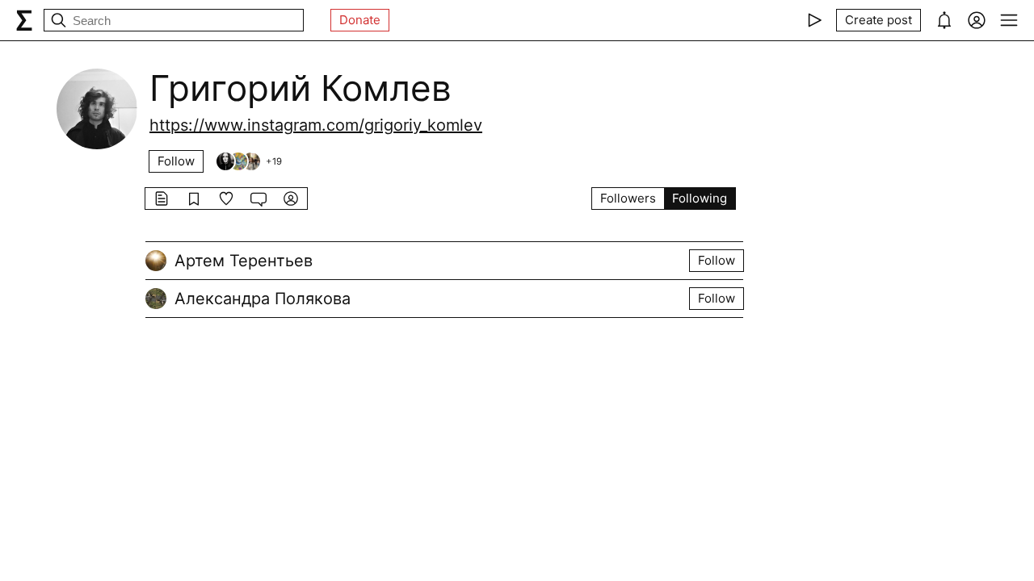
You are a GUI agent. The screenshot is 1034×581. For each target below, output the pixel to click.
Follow (176, 161)
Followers (628, 198)
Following (699, 198)
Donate (359, 19)
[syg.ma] (24, 20)
